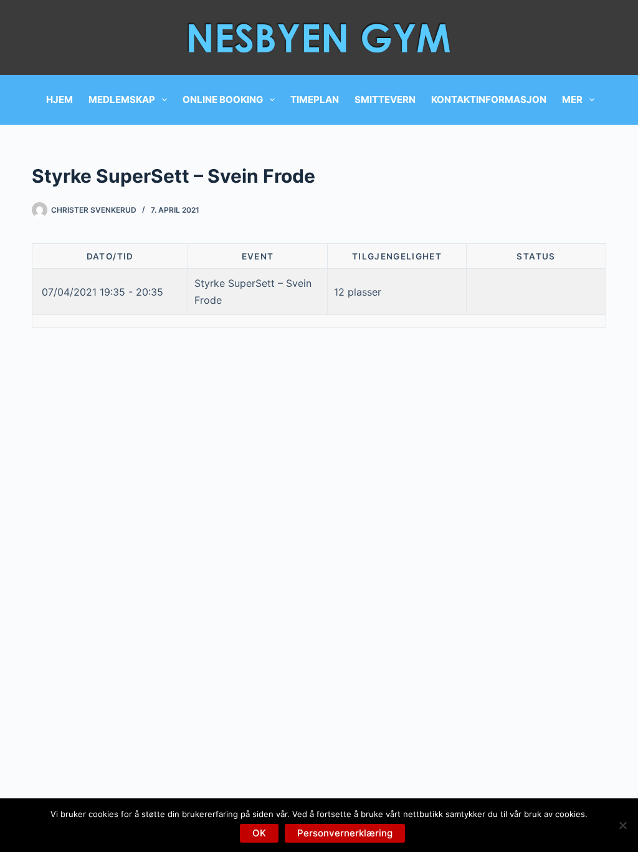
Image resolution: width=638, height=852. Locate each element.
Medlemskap (121, 99)
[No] (622, 825)
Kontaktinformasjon (488, 99)
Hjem (59, 99)
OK (259, 833)
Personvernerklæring (345, 833)
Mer (572, 99)
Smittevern (385, 99)
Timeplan (314, 99)
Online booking (223, 99)
